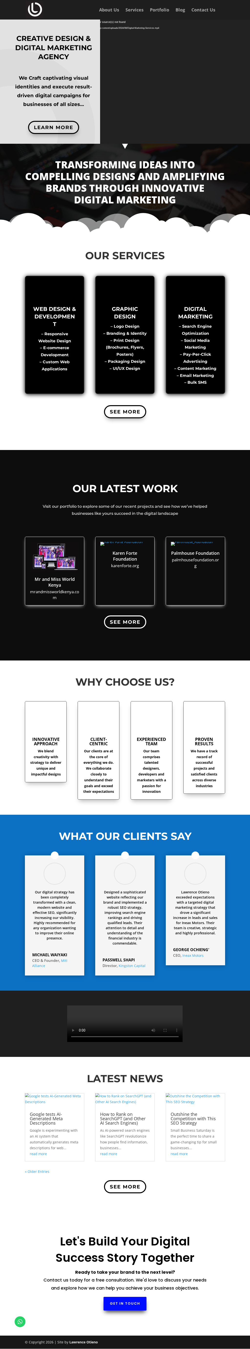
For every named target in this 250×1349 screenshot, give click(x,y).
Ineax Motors (193, 955)
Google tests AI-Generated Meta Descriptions (46, 1118)
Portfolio (159, 10)
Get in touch (125, 1303)
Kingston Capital (132, 965)
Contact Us (203, 10)
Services (134, 10)
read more (38, 1153)
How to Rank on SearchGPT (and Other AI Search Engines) (123, 1118)
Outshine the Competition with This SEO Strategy (193, 1118)
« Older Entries (37, 1171)
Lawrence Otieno (83, 1342)
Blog (180, 10)
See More (125, 412)
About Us (109, 10)
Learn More (53, 127)
